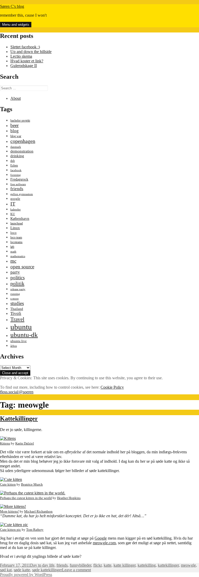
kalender (15, 209)
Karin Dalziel (24, 443)
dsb (12, 160)
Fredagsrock (19, 179)
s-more (14, 298)
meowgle (188, 565)
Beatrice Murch (32, 484)
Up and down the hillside (31, 51)
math (13, 251)
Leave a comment (76, 570)
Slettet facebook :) (25, 47)
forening (15, 175)
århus (13, 345)
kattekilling (147, 565)
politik (17, 283)
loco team (16, 237)
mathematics (17, 256)
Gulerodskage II (23, 65)
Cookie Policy (112, 387)
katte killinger (124, 565)
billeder (85, 565)
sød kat (6, 570)
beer (14, 125)
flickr (97, 565)
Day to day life (42, 565)
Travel (17, 319)
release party (17, 289)
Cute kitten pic (10, 530)
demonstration (21, 151)
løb (12, 246)
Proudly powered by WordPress (26, 574)
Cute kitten (8, 484)
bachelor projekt (20, 120)
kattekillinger (168, 565)
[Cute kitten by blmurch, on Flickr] (11, 479)
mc (13, 261)
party (15, 272)
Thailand (16, 309)
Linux (15, 228)
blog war (15, 136)
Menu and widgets (15, 24)
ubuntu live (18, 341)
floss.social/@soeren (16, 392)
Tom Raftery (35, 530)
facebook (16, 170)
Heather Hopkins (69, 498)
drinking (17, 156)
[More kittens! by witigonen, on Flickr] (13, 506)
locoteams (16, 242)
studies (17, 303)
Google (101, 538)
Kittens (5, 443)
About (15, 98)
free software (18, 184)
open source (22, 266)
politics (17, 277)
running (15, 294)
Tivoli (15, 313)
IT (12, 204)
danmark (15, 146)
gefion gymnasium (21, 194)
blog (14, 130)
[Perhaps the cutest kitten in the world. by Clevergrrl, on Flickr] (32, 493)
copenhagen (22, 141)
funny (74, 565)
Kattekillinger (19, 418)
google (15, 199)
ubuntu (21, 327)
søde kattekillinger (47, 570)
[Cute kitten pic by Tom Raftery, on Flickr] (14, 524)
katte (107, 565)
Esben (14, 165)
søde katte (22, 570)
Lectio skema (21, 56)
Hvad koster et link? (26, 61)
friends (16, 188)
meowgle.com (104, 543)
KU (12, 214)
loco (13, 233)
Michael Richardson (38, 511)
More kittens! (9, 511)
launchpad (16, 223)
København (19, 218)
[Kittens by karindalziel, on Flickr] (8, 438)
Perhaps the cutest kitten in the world (26, 498)
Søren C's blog (12, 6)
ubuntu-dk (24, 334)
